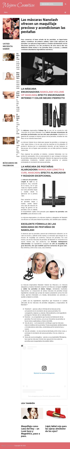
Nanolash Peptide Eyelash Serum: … (17, 75)
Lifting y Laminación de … (17, 140)
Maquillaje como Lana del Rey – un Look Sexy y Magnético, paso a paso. (30, 431)
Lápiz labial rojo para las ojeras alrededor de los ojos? (56, 429)
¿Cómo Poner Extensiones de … (17, 94)
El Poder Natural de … (17, 117)
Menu (6, 12)
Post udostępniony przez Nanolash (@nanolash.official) (44, 396)
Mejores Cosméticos (7, 446)
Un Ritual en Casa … (17, 56)
